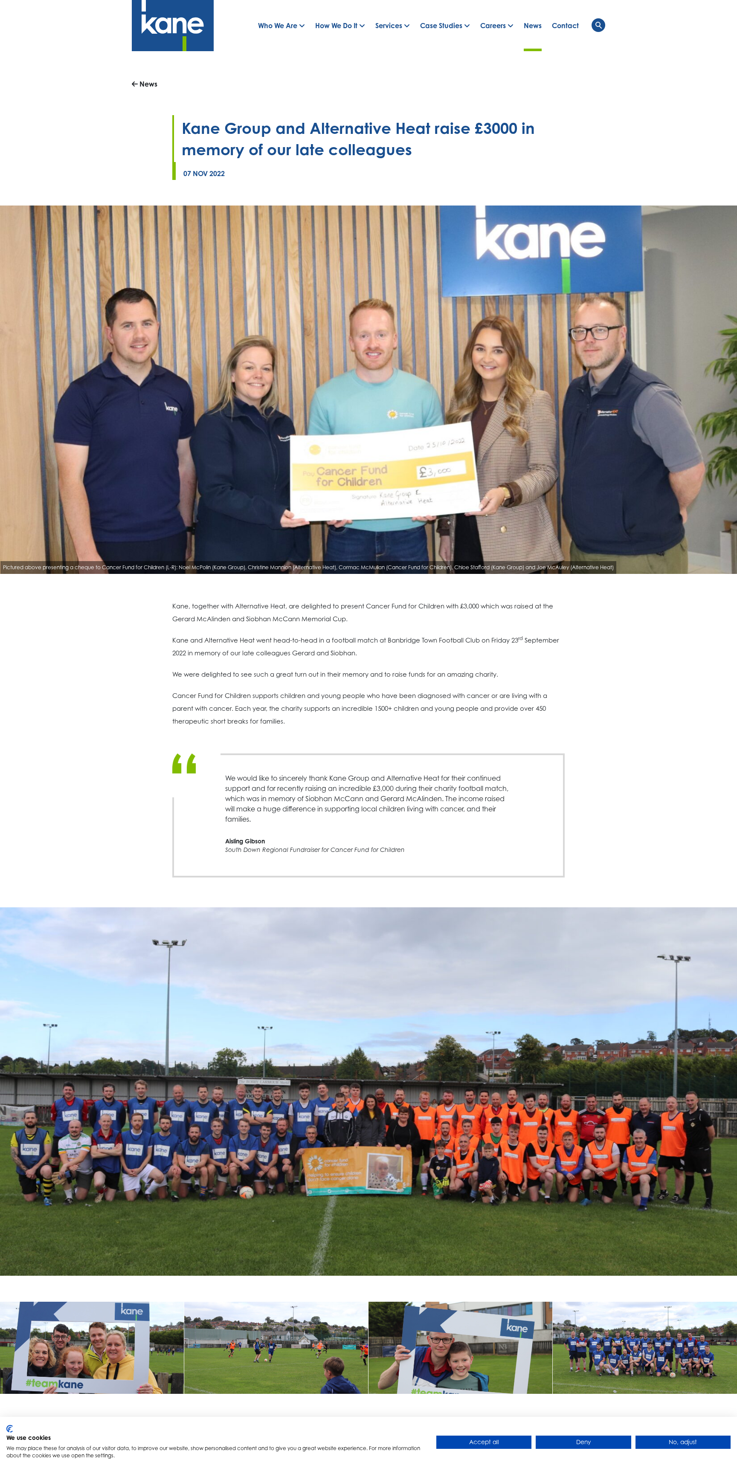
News (147, 84)
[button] (281, 25)
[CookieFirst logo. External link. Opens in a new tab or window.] (9, 1429)
